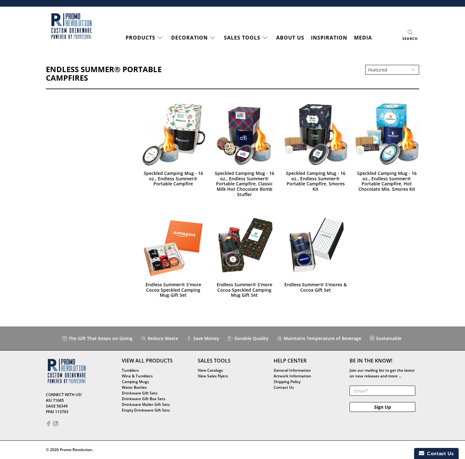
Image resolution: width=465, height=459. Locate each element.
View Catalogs (210, 370)
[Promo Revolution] (71, 26)
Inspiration (329, 37)
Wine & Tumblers (137, 376)
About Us (290, 37)
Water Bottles (134, 387)
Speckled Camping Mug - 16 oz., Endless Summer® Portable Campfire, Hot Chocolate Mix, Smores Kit (387, 181)
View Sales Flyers (213, 376)
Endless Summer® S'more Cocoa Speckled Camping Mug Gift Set (173, 290)
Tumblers (130, 370)
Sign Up (382, 407)
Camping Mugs (135, 381)
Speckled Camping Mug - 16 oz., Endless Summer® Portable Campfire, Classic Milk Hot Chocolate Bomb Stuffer (244, 183)
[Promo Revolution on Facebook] (48, 424)
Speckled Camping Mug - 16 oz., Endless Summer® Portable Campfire (173, 178)
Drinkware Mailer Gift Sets (146, 404)
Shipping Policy (287, 381)
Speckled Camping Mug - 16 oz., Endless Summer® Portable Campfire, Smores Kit (315, 181)
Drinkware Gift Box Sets (143, 398)
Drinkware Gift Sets (140, 393)
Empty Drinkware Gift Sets (146, 410)
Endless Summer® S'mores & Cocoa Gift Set (315, 287)
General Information (292, 370)
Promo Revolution (76, 449)
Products (140, 37)
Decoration (189, 37)
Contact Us (284, 387)
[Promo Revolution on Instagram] (55, 424)
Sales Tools (242, 37)
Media (363, 37)
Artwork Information (292, 376)
